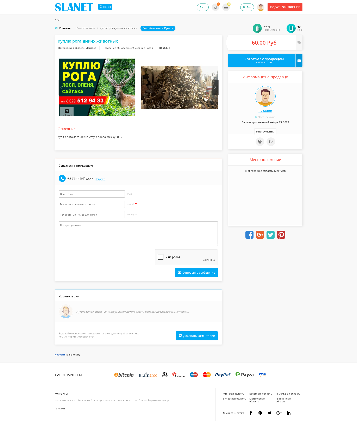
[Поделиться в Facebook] (249, 235)
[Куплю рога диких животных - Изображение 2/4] (179, 87)
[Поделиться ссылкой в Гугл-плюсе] (279, 413)
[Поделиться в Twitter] (270, 235)
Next (215, 87)
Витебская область (234, 398)
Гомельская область (288, 393)
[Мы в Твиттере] (269, 413)
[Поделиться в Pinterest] (281, 235)
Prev (61, 87)
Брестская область (260, 393)
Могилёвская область (257, 400)
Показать (100, 179)
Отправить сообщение (198, 272)
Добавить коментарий (199, 336)
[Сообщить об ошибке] (271, 141)
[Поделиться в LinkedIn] (288, 413)
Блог (203, 7)
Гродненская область (284, 400)
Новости (60, 354)
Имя (129, 193)
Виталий (265, 111)
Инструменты (265, 131)
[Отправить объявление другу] (260, 141)
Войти (247, 7)
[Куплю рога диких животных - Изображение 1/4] (97, 87)
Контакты (61, 393)
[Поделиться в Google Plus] (260, 235)
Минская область (233, 393)
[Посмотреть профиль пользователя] (265, 96)
